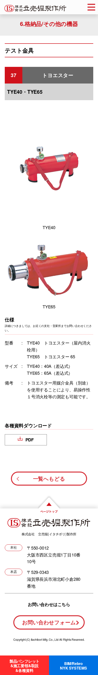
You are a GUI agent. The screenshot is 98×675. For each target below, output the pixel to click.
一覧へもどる (49, 478)
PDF (29, 440)
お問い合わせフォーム (49, 622)
